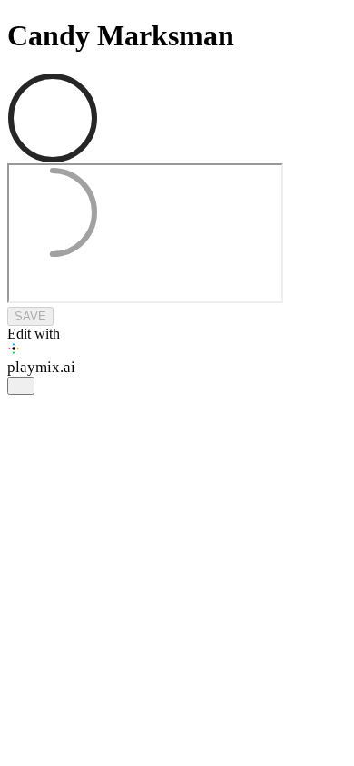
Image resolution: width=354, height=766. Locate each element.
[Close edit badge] (20, 386)
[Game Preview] (177, 235)
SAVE (30, 316)
